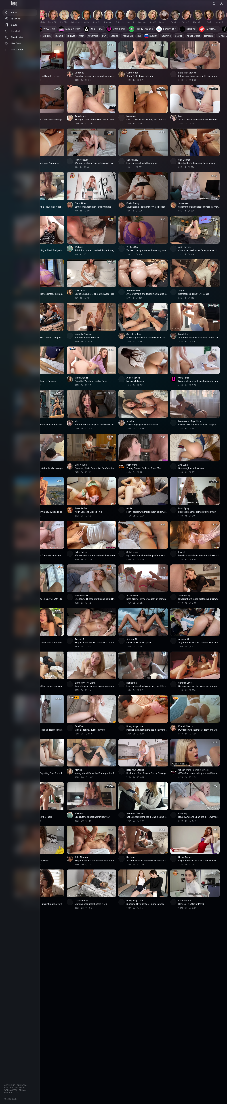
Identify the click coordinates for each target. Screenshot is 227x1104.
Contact (8, 1088)
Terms (22, 1090)
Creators (20, 1088)
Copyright (9, 1085)
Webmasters (10, 1090)
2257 (16, 1093)
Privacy (8, 1093)
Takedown (22, 1085)
